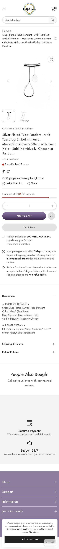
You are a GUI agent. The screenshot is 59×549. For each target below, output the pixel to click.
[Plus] (52, 206)
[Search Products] (53, 20)
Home (5, 31)
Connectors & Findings (18, 128)
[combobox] (29, 20)
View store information (18, 244)
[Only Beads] (29, 9)
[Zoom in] (51, 59)
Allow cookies (30, 539)
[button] (51, 81)
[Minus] (6, 206)
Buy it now (29, 227)
